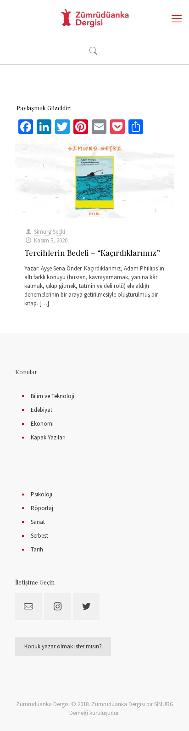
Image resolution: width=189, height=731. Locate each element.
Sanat (38, 522)
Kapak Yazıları (48, 437)
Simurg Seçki (49, 232)
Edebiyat (41, 410)
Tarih (37, 549)
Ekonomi (42, 423)
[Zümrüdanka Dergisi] (94, 18)
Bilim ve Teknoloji (52, 396)
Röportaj (42, 508)
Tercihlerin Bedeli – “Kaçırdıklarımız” (92, 252)
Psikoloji (41, 494)
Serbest (39, 536)
